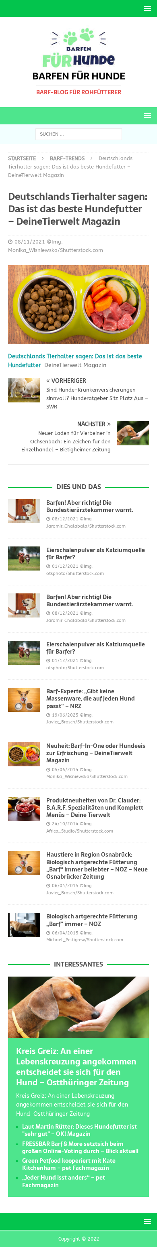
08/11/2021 (29, 242)
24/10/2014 (65, 824)
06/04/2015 (65, 885)
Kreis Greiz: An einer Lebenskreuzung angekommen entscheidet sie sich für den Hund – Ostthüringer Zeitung (76, 1067)
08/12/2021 (65, 519)
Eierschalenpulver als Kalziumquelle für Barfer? (95, 554)
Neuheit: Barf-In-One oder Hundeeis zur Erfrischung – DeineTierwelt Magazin (95, 753)
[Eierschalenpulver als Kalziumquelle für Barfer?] (24, 558)
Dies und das (78, 486)
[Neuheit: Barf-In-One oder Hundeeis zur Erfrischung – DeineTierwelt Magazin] (24, 754)
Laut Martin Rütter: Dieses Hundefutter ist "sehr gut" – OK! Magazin (79, 1130)
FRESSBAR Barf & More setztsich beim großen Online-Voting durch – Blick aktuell (80, 1147)
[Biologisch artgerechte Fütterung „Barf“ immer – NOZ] (24, 925)
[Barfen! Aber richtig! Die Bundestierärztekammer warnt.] (24, 511)
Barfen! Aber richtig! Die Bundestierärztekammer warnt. (89, 506)
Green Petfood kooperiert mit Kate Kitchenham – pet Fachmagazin (69, 1164)
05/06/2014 (65, 769)
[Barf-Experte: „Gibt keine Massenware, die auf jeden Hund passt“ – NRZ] (24, 700)
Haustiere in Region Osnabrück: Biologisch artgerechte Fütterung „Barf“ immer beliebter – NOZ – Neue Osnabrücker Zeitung (97, 865)
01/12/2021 (65, 566)
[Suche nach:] (78, 134)
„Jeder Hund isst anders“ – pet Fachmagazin (63, 1181)
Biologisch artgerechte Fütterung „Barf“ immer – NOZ (91, 920)
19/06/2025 (65, 715)
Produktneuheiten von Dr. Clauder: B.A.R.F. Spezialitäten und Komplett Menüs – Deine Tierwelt (94, 807)
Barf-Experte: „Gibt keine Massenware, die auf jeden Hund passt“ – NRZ (90, 698)
